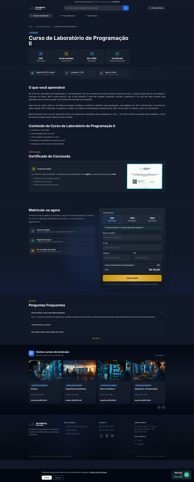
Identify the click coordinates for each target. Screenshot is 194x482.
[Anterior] (159, 407)
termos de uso (136, 284)
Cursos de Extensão (41, 16)
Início (31, 26)
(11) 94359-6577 (108, 426)
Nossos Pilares (71, 430)
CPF (134, 253)
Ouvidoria (140, 444)
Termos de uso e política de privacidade (150, 456)
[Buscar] (126, 8)
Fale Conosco (92, 16)
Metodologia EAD (72, 434)
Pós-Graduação (68, 16)
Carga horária (108, 213)
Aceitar (47, 478)
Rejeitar (58, 478)
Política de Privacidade (98, 472)
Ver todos (159, 355)
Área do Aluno (157, 8)
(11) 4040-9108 (107, 430)
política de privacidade (151, 284)
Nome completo (109, 233)
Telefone (106, 253)
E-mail (105, 243)
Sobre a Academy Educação (76, 426)
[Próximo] (163, 407)
